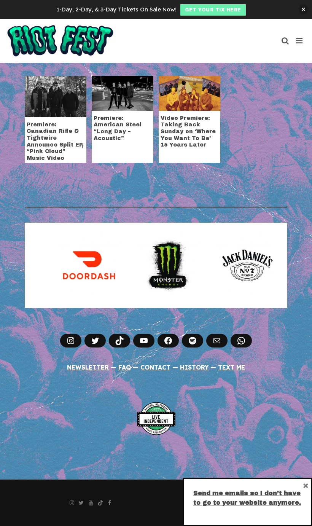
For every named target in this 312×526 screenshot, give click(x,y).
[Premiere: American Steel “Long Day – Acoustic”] (122, 92)
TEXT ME (231, 367)
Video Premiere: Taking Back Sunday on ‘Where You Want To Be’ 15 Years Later (188, 131)
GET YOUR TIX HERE (213, 10)
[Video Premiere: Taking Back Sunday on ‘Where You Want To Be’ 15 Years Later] (189, 92)
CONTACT (155, 367)
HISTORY (194, 367)
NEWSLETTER (88, 367)
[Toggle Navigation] (299, 40)
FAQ (124, 367)
